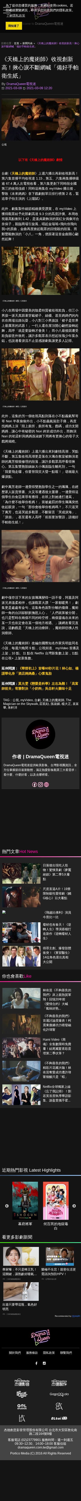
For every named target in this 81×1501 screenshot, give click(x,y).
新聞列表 (27, 43)
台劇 (37, 700)
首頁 (16, 43)
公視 (4, 144)
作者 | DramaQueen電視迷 (40, 756)
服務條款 (32, 1352)
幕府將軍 (25, 1224)
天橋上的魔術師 (23, 173)
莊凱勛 (44, 704)
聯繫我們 (66, 1352)
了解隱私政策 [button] (15, 15)
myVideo (26, 700)
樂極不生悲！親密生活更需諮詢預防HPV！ (58, 1272)
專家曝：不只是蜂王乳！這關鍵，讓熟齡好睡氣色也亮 (19, 1272)
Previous (7, 1206)
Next (74, 1206)
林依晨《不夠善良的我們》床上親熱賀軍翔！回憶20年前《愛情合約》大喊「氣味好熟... (57, 999)
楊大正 (66, 704)
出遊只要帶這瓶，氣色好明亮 (19, 1307)
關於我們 (15, 1352)
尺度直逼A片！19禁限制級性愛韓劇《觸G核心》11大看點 (57, 893)
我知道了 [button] (13, 25)
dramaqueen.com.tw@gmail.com (41, 1447)
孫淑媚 (55, 704)
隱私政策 (49, 1352)
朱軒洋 (12, 707)
